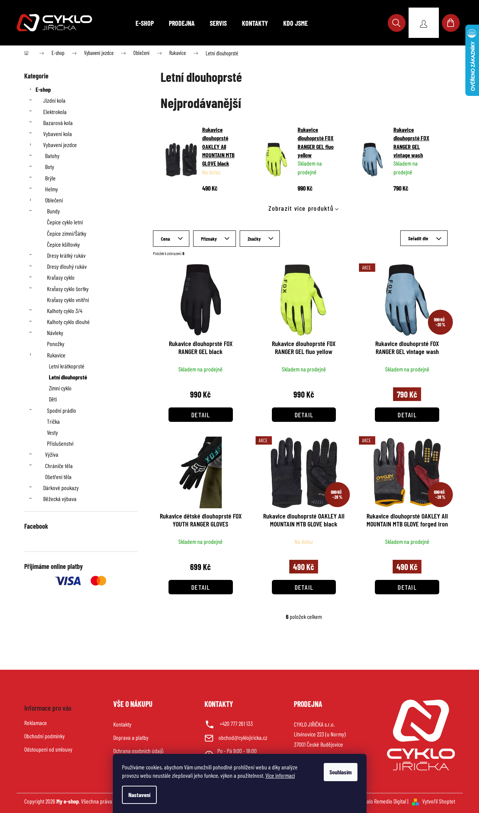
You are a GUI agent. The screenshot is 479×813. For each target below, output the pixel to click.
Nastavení (139, 794)
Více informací (280, 775)
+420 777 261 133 (236, 723)
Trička (53, 421)
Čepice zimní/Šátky (66, 233)
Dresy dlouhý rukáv (67, 266)
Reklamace (35, 722)
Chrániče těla (59, 465)
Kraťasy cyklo (61, 277)
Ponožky (55, 343)
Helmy (51, 189)
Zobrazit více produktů (301, 208)
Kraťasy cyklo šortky (68, 288)
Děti (53, 399)
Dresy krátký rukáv (66, 255)
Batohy (52, 155)
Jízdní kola (54, 100)
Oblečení (54, 200)
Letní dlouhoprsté (68, 377)
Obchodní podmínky (44, 735)
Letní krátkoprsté (66, 366)
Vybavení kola (57, 133)
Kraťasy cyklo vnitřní (68, 299)
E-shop (43, 89)
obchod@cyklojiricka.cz (242, 737)
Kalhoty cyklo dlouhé (68, 321)
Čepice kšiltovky (63, 244)
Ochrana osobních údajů (138, 750)
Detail (200, 414)
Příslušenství (60, 443)
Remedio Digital (390, 801)
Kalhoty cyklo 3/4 (64, 310)
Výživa (51, 454)
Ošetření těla (58, 476)
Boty (49, 166)
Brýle (50, 178)
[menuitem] (144, 23)
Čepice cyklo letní (65, 222)
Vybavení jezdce (60, 144)
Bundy (53, 211)
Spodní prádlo (61, 410)
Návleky (55, 332)
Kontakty (122, 724)
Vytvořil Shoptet (438, 801)
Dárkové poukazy (61, 487)
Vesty (52, 432)
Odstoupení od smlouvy (48, 749)
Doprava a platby (130, 737)
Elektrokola (55, 111)
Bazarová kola (58, 122)
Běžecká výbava (59, 498)
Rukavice (56, 355)
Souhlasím (340, 771)
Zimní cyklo (60, 388)
